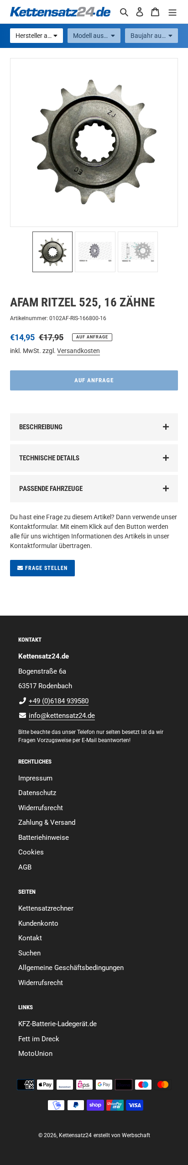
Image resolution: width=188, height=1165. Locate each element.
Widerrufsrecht (40, 808)
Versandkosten (78, 350)
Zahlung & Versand (46, 822)
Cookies (31, 852)
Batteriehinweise (43, 837)
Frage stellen (45, 568)
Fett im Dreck (38, 1039)
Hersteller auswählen (39, 35)
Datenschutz (37, 793)
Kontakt (30, 938)
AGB (24, 867)
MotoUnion (35, 1053)
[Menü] (172, 11)
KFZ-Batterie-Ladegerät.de (57, 1024)
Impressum (35, 778)
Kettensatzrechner (45, 908)
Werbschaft (136, 1135)
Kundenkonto (38, 923)
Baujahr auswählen (154, 35)
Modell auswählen (96, 35)
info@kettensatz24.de (62, 716)
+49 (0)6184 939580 (59, 701)
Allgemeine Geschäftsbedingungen (71, 968)
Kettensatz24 (75, 1135)
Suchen (29, 953)
